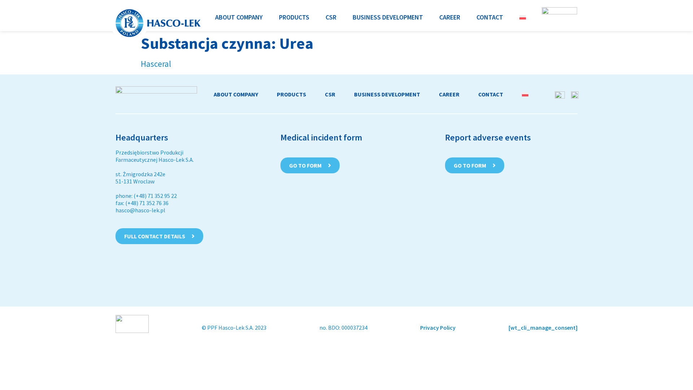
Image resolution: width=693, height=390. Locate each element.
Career (449, 94)
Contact (490, 94)
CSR (330, 94)
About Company (236, 94)
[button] (239, 17)
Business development (387, 94)
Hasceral (156, 63)
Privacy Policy (438, 327)
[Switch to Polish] (522, 17)
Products (291, 94)
